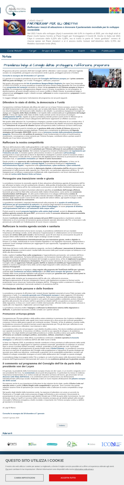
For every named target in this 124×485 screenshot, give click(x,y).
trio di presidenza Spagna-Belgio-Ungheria (44, 83)
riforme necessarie (10, 119)
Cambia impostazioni (24, 478)
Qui (6, 469)
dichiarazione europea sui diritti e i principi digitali (23, 163)
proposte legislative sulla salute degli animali (40, 211)
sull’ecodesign (69, 153)
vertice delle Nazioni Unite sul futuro (26, 174)
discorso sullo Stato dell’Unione (16, 377)
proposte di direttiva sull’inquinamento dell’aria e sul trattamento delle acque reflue (43, 207)
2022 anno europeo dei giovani (59, 271)
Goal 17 (39, 21)
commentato (30, 373)
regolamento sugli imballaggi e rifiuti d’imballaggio (37, 206)
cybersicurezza (45, 165)
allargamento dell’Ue (13, 117)
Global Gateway (57, 348)
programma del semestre (17, 87)
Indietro (62, 425)
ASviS (32, 21)
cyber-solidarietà (73, 165)
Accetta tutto (68, 478)
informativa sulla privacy (84, 469)
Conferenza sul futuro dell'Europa (28, 271)
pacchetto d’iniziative (26, 159)
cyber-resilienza (58, 165)
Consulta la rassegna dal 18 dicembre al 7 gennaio (23, 76)
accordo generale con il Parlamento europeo (40, 295)
